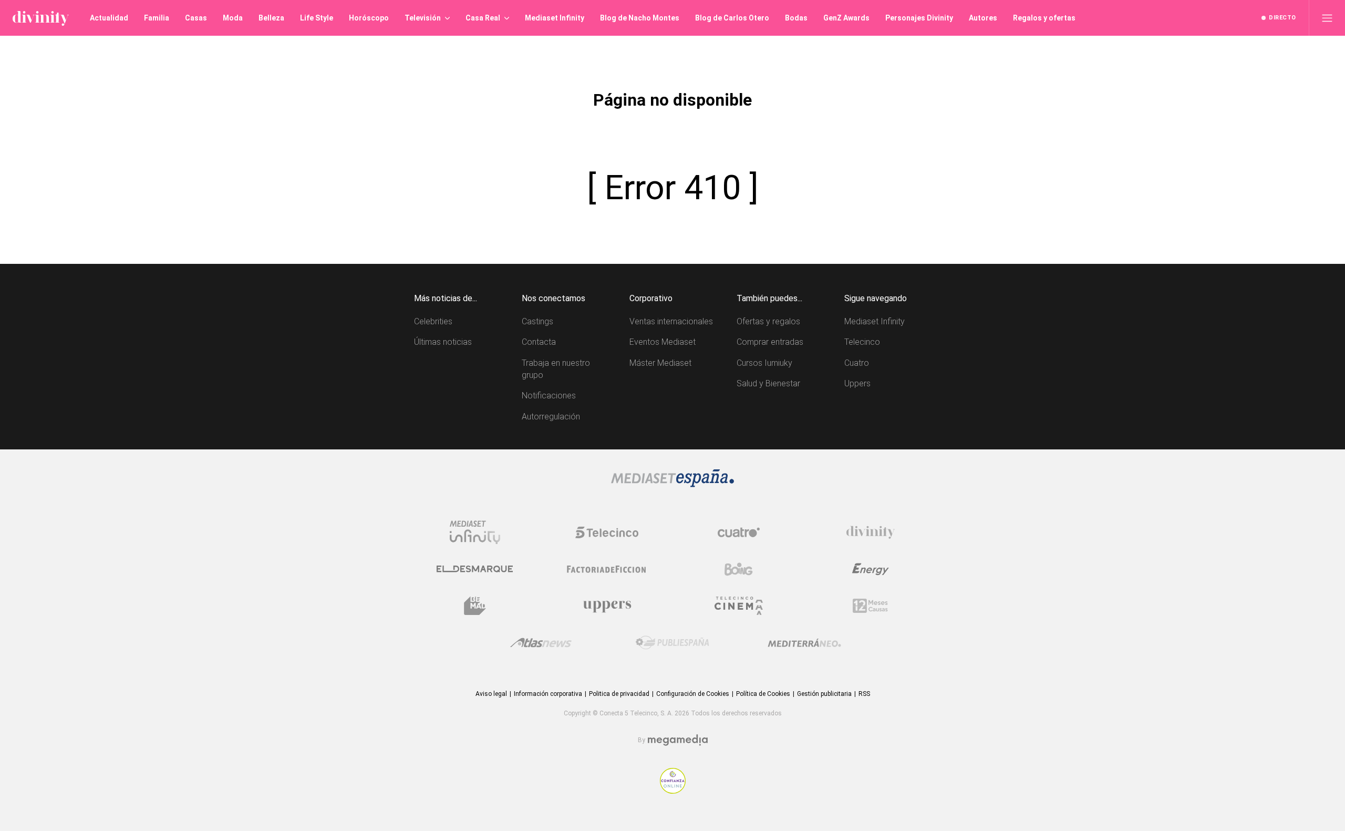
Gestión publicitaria (824, 693)
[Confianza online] (673, 791)
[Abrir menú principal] (1327, 18)
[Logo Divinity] (870, 532)
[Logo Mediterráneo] (804, 643)
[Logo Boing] (739, 569)
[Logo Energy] (870, 569)
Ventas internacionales (671, 321)
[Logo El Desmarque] (475, 569)
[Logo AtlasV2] (541, 643)
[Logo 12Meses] (870, 606)
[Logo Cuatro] (739, 532)
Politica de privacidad (619, 693)
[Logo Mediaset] (672, 484)
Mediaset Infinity (874, 321)
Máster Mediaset (660, 363)
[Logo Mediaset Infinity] (475, 532)
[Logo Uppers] (607, 606)
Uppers (857, 383)
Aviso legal (491, 693)
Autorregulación (551, 417)
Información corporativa (548, 693)
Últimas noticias (443, 342)
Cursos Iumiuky (764, 363)
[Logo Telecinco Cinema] (739, 605)
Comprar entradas (770, 342)
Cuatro (856, 363)
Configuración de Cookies (692, 693)
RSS (864, 693)
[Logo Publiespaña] (672, 643)
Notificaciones (549, 396)
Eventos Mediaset (662, 342)
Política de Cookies (763, 693)
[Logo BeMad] (475, 606)
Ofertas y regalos (768, 321)
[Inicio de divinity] (41, 18)
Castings (537, 321)
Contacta (539, 342)
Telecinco (862, 342)
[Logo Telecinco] (606, 532)
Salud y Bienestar (768, 383)
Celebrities (433, 321)
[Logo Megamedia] (678, 740)
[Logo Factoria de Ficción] (607, 569)
